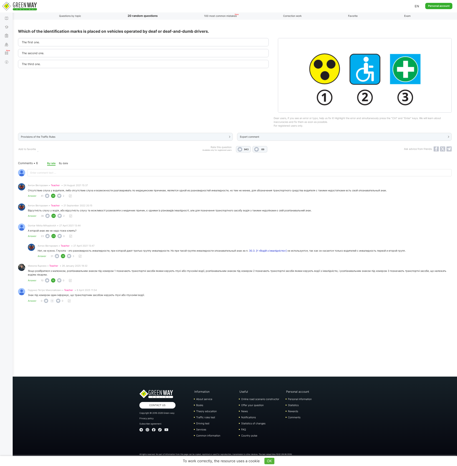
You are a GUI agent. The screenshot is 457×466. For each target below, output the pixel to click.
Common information (208, 435)
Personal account (439, 5)
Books (199, 405)
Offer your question (252, 405)
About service (204, 399)
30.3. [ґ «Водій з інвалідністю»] (268, 250)
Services (201, 429)
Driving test (202, 423)
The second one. (33, 53)
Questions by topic (70, 15)
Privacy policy (146, 418)
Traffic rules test (205, 417)
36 (42, 215)
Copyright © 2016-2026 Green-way (157, 413)
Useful (243, 391)
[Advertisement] (235, 341)
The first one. (31, 42)
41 (42, 195)
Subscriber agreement (150, 423)
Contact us (157, 405)
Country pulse (249, 435)
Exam (407, 15)
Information (202, 391)
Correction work (292, 15)
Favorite (353, 15)
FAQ (243, 429)
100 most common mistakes (220, 15)
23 (42, 236)
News (244, 411)
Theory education (206, 411)
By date (63, 163)
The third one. (31, 64)
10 (42, 280)
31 (52, 256)
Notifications (248, 417)
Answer (32, 195)
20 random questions (143, 16)
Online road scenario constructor (260, 399)
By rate (51, 163)
